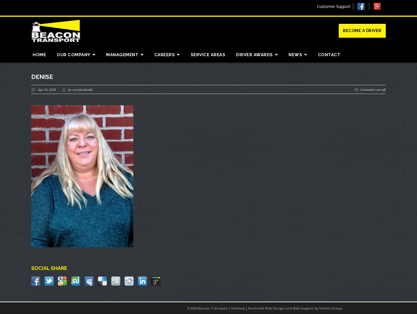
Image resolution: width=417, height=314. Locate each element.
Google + (380, 8)
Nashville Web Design (266, 308)
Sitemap (238, 308)
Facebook (363, 6)
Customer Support (334, 6)
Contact (329, 54)
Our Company (73, 54)
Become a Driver (362, 30)
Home (39, 54)
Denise (42, 76)
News (295, 54)
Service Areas (208, 54)
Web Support (303, 308)
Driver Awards (254, 54)
